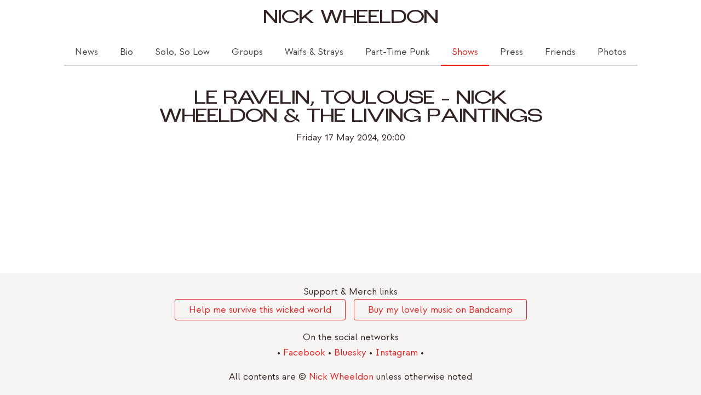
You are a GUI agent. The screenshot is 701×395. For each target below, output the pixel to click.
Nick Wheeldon (350, 20)
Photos (612, 52)
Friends (560, 52)
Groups (247, 52)
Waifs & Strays (314, 52)
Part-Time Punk (397, 52)
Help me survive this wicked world (260, 309)
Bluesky (351, 352)
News (86, 52)
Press (511, 52)
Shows (465, 52)
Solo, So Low (182, 52)
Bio (126, 52)
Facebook (305, 352)
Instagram (398, 352)
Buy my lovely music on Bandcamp (440, 309)
